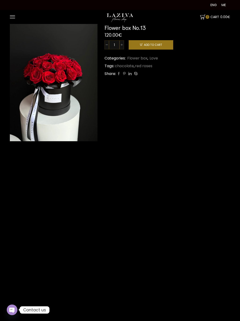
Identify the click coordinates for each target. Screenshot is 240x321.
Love (154, 58)
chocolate (124, 66)
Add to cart (153, 45)
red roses (143, 66)
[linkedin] (130, 73)
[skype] (135, 73)
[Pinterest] (124, 73)
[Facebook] (119, 73)
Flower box (137, 58)
